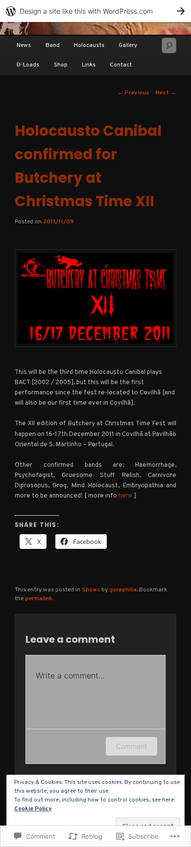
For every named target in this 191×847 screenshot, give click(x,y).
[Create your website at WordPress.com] (95, 11)
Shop (61, 65)
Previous (133, 93)
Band (53, 45)
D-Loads (28, 65)
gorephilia (123, 590)
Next (165, 93)
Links (89, 65)
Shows (91, 590)
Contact (121, 65)
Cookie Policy (33, 809)
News (24, 45)
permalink (38, 599)
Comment (131, 746)
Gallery (128, 45)
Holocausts (89, 45)
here (125, 496)
